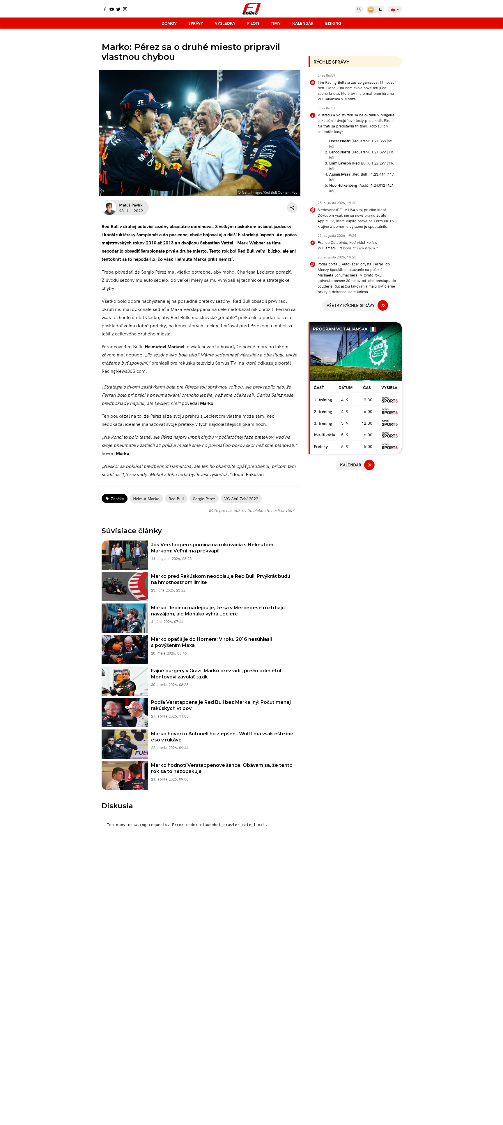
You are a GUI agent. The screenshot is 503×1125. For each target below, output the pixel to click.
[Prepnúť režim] (375, 9)
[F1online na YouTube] (111, 10)
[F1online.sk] (251, 8)
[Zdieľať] (292, 207)
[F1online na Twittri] (118, 10)
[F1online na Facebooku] (105, 10)
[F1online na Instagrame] (125, 10)
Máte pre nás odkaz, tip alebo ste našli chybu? (251, 510)
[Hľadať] (359, 9)
